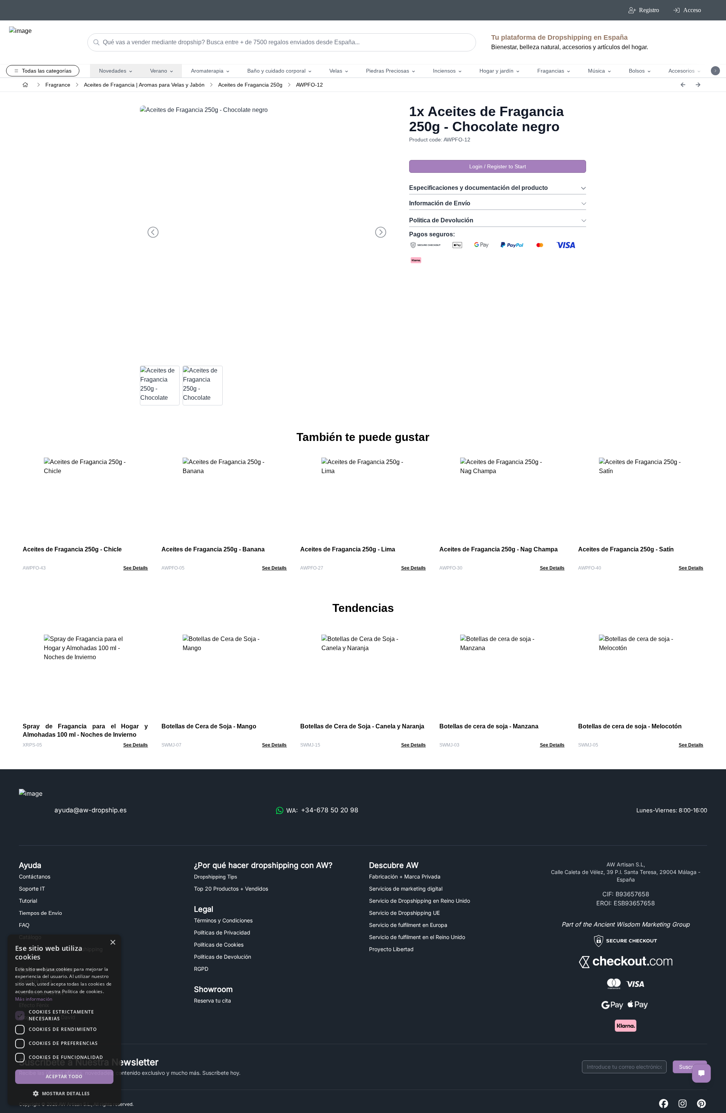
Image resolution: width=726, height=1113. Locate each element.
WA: (322, 810)
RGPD (201, 969)
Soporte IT (32, 888)
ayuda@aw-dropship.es (90, 810)
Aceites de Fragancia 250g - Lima (347, 549)
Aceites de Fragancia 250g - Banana (213, 549)
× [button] (112, 942)
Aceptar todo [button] (64, 1076)
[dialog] (64, 1019)
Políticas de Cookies (219, 944)
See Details (135, 568)
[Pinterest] (701, 1104)
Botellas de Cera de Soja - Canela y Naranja (362, 726)
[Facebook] (663, 1104)
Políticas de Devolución (222, 956)
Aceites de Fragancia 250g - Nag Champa (498, 549)
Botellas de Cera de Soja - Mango (208, 726)
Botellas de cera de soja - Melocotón (630, 726)
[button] (64, 1093)
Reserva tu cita (212, 1000)
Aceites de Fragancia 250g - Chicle (72, 549)
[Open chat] (701, 1073)
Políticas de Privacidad (222, 932)
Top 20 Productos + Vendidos (231, 888)
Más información (34, 999)
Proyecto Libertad (391, 949)
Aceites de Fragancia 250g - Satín (626, 549)
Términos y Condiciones (223, 920)
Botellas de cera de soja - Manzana (488, 726)
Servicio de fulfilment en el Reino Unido (417, 937)
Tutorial (28, 900)
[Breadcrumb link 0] (25, 84)
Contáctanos (34, 876)
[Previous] (683, 84)
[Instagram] (682, 1104)
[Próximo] (698, 84)
